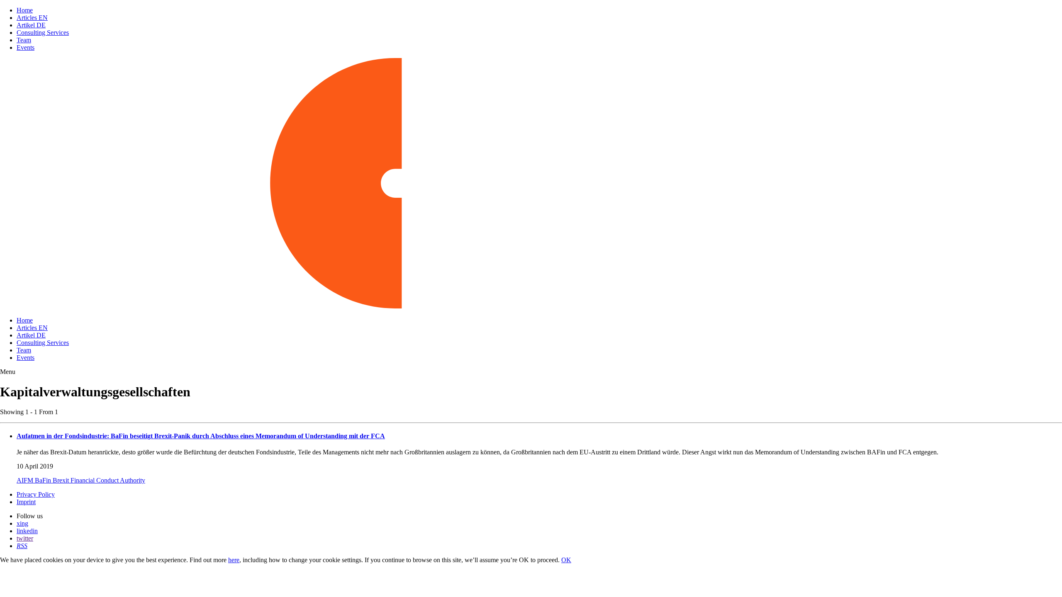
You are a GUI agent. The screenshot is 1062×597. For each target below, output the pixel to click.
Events (25, 47)
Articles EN (32, 17)
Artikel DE (31, 25)
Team (24, 40)
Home (25, 10)
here (233, 559)
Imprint (26, 501)
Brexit (62, 480)
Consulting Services (43, 32)
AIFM (26, 480)
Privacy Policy (36, 494)
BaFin (44, 480)
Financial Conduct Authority (108, 480)
